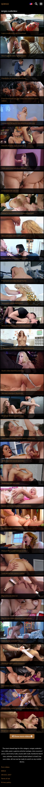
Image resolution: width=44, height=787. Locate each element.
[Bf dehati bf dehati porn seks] (22, 418)
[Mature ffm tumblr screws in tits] (22, 553)
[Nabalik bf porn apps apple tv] (22, 148)
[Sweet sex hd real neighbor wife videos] (22, 508)
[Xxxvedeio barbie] (22, 688)
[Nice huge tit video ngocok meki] (22, 58)
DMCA (3, 771)
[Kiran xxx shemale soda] (22, 733)
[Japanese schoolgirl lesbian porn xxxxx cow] (22, 440)
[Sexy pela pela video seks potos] (22, 238)
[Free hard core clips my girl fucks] (22, 283)
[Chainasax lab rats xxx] (22, 193)
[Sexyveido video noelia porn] (22, 305)
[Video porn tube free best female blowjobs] (22, 350)
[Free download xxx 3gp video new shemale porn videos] (22, 103)
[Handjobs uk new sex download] (22, 80)
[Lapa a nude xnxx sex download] (22, 35)
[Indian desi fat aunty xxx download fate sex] (22, 125)
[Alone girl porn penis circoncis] (22, 665)
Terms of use (5, 778)
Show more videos (22, 736)
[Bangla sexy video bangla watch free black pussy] (22, 710)
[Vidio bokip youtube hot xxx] (22, 643)
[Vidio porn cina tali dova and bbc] (22, 170)
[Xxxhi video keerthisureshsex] (22, 373)
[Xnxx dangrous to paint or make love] (22, 328)
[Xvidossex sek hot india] (22, 485)
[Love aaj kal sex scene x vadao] (22, 575)
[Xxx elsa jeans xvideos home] (22, 530)
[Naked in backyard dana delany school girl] (22, 215)
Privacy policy (6, 782)
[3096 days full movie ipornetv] (22, 463)
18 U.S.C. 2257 (6, 775)
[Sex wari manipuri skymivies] (22, 395)
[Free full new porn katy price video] (22, 260)
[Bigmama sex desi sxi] (22, 598)
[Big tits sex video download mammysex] (22, 620)
